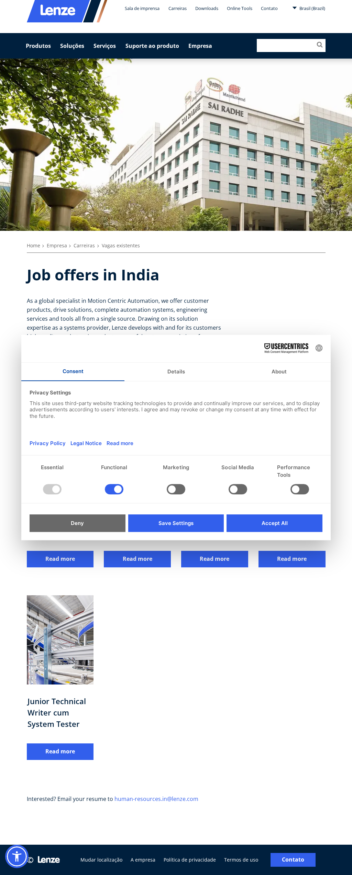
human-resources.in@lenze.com (156, 799)
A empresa (143, 859)
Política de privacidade (190, 859)
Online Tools (239, 8)
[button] (17, 856)
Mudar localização (101, 859)
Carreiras (177, 8)
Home (33, 245)
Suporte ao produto (152, 46)
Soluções (72, 46)
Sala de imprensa (142, 8)
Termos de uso (241, 859)
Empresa (200, 46)
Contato (269, 8)
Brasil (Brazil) (311, 8)
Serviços (105, 46)
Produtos (38, 46)
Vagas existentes (121, 245)
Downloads (206, 8)
